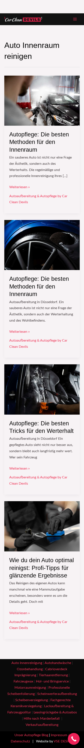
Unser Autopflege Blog (31, 735)
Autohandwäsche (58, 663)
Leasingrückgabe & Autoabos (55, 712)
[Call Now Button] (74, 739)
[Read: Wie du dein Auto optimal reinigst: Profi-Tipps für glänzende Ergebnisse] (42, 526)
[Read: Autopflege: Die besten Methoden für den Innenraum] (42, 100)
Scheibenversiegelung (31, 700)
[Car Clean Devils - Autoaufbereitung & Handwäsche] (23, 19)
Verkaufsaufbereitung (42, 725)
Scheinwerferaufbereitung (57, 694)
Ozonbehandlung (30, 669)
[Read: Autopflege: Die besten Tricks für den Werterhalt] (42, 389)
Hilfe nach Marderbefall (42, 718)
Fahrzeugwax (23, 681)
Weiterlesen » (19, 186)
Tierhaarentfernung (53, 675)
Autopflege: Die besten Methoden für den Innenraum (39, 142)
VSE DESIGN (63, 741)
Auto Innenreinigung (26, 663)
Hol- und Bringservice (52, 681)
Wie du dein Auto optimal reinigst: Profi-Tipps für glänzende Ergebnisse (41, 568)
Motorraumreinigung (30, 687)
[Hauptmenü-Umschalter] (75, 19)
